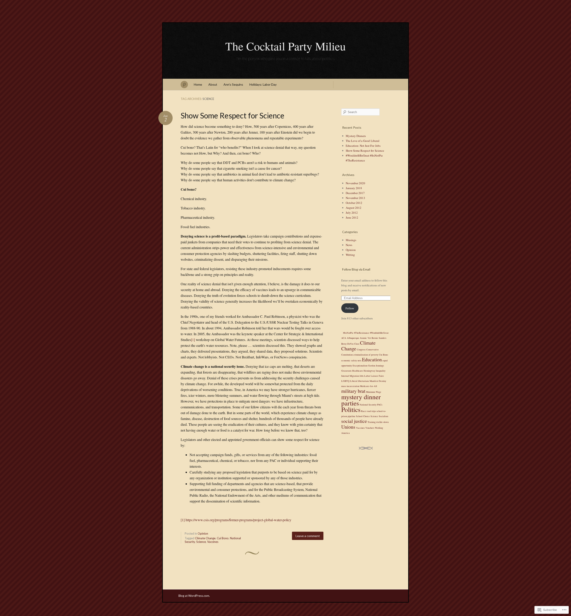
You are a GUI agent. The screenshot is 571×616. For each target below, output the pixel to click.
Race (363, 411)
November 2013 (355, 198)
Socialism (383, 416)
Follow (349, 308)
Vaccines (212, 542)
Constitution (347, 354)
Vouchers (369, 427)
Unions (348, 427)
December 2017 (355, 193)
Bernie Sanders (379, 337)
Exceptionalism (360, 365)
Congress (361, 349)
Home (198, 84)
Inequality (380, 370)
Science (201, 542)
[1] (193, 339)
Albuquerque (353, 337)
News (349, 245)
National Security (368, 404)
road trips (371, 411)
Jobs (362, 375)
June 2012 (352, 217)
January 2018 (354, 188)
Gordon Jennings (376, 365)
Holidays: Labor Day (263, 84)
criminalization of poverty (365, 354)
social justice (354, 421)
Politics (350, 409)
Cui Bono (223, 538)
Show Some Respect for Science (232, 115)
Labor (367, 375)
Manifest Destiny (378, 380)
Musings (351, 240)
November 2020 (355, 183)
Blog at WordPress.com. (194, 595)
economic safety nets (351, 360)
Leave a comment (308, 536)
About (212, 84)
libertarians (363, 380)
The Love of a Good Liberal (362, 141)
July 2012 (352, 213)
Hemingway (369, 370)
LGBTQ (345, 380)
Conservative (372, 349)
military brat (353, 391)
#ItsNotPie (348, 332)
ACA (343, 337)
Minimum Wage (373, 391)
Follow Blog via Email (356, 269)
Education (372, 359)
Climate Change (205, 538)
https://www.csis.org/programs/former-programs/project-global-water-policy (238, 519)
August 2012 (353, 208)
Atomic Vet (365, 337)
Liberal (353, 380)
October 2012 (354, 203)
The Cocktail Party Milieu (285, 46)
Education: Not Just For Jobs (363, 146)
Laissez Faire (377, 375)
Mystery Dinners (356, 136)
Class (356, 343)
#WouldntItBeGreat (379, 332)
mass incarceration (350, 386)
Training (372, 422)
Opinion (203, 533)
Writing (350, 255)
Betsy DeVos (347, 343)
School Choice (363, 416)
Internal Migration (350, 375)
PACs (379, 404)
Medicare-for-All (368, 386)
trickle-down (382, 422)
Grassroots (346, 370)
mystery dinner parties (361, 399)
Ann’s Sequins (233, 84)
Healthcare (357, 370)
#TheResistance (361, 332)
